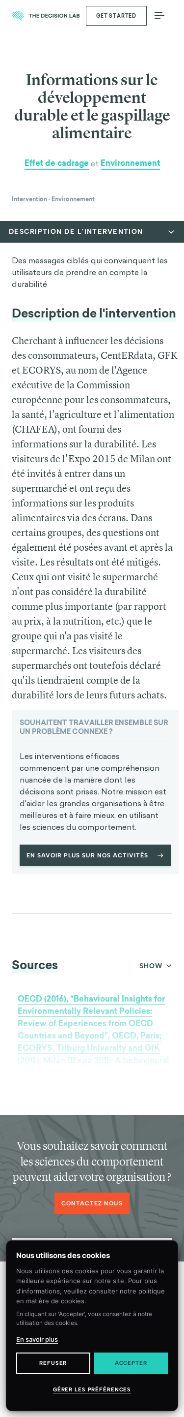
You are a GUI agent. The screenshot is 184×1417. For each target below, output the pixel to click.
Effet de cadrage (57, 163)
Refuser (53, 1363)
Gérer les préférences (92, 1389)
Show (150, 966)
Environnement (130, 163)
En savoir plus (37, 1339)
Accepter (131, 1363)
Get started (116, 16)
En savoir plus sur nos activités (87, 855)
